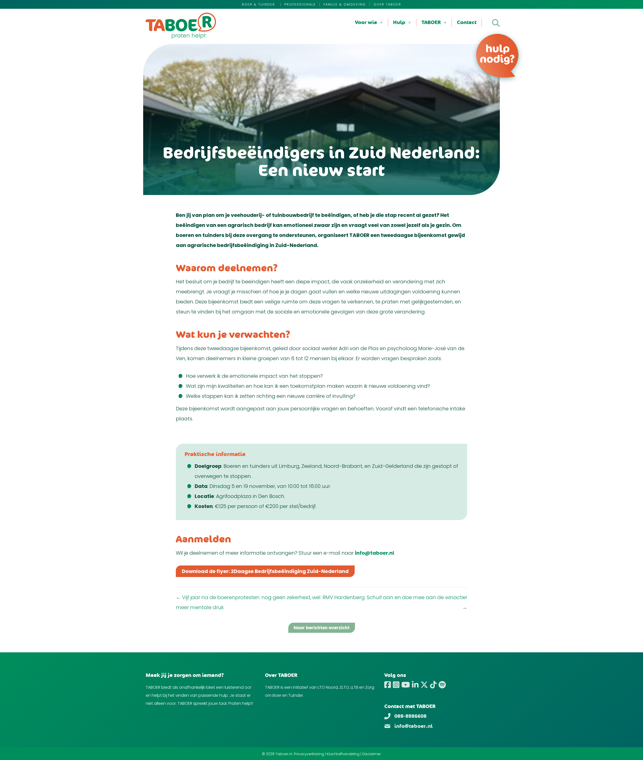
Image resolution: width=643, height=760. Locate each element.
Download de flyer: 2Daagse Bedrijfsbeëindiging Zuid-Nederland (265, 571)
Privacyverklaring (309, 753)
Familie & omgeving (345, 4)
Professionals (300, 4)
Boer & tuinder (259, 4)
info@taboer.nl (374, 552)
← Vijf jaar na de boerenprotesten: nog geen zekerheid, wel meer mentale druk (248, 602)
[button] (496, 23)
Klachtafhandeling (343, 753)
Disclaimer (371, 753)
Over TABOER (387, 4)
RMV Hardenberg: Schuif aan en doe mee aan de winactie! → (395, 602)
